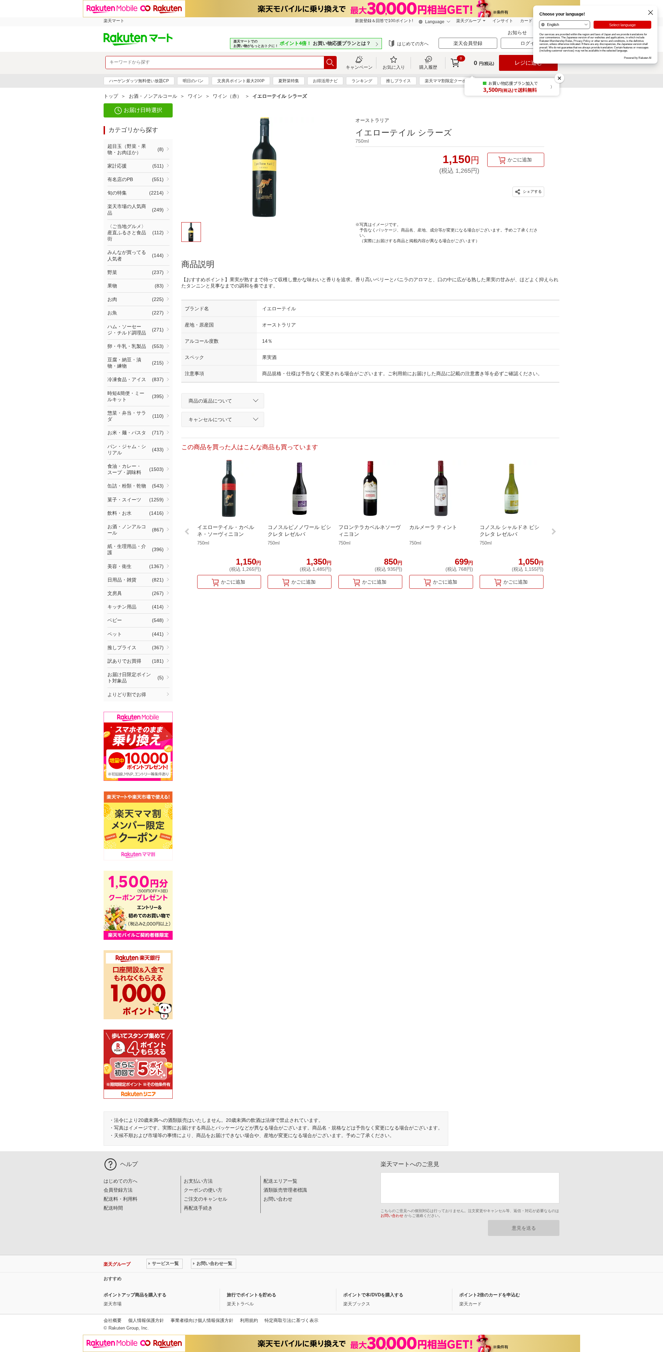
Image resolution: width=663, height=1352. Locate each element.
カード (526, 20)
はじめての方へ (413, 43)
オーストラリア (372, 120)
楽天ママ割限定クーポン (447, 80)
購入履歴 (428, 67)
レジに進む (528, 63)
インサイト (502, 20)
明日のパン (193, 80)
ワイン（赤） (227, 96)
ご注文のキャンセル (205, 1199)
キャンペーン (359, 67)
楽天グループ (468, 20)
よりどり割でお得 (126, 694)
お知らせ (518, 32)
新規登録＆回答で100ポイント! (384, 20)
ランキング (362, 80)
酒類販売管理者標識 (285, 1190)
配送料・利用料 (120, 1199)
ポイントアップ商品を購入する (135, 1294)
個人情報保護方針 (146, 1320)
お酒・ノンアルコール (153, 96)
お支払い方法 (198, 1181)
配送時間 (113, 1208)
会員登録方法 (118, 1190)
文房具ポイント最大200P (241, 80)
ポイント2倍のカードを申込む (489, 1294)
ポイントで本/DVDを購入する (373, 1294)
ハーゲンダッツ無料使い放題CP (139, 80)
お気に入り (394, 67)
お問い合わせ (277, 1199)
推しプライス (398, 80)
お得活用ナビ (325, 80)
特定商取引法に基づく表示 (291, 1320)
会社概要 (113, 1320)
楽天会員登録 (467, 43)
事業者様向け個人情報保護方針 (202, 1320)
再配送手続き (198, 1208)
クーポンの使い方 (203, 1190)
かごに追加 (520, 159)
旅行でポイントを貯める (251, 1294)
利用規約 (249, 1320)
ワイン (195, 96)
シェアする (532, 191)
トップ (111, 96)
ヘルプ (129, 1164)
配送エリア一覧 (280, 1181)
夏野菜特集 (288, 80)
